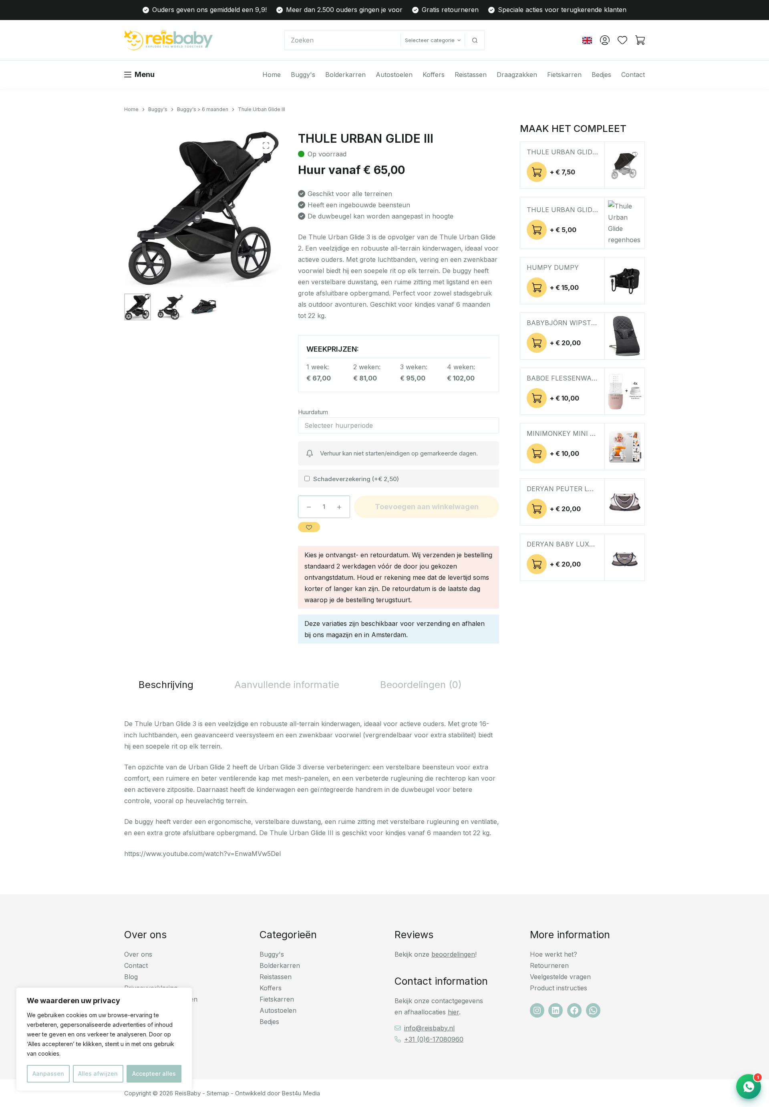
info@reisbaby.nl (429, 1028)
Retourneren (549, 965)
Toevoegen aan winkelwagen (427, 506)
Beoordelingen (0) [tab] (421, 684)
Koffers (434, 75)
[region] (104, 1039)
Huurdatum (313, 412)
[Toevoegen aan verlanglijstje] (309, 527)
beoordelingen (453, 954)
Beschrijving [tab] (166, 684)
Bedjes (601, 75)
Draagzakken (517, 75)
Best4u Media (301, 1093)
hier (453, 1012)
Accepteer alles (154, 1073)
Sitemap (218, 1093)
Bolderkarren (345, 75)
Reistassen (471, 75)
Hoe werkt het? (553, 954)
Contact (633, 75)
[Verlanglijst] (622, 40)
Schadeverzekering (356, 479)
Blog (131, 977)
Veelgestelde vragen (560, 977)
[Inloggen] (605, 40)
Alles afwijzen (98, 1073)
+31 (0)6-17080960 (433, 1039)
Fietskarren (564, 75)
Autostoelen (394, 75)
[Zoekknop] (474, 40)
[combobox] (343, 40)
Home (271, 75)
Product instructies (558, 988)
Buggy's (303, 75)
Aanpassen (48, 1073)
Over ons (138, 954)
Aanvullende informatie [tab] (286, 684)
